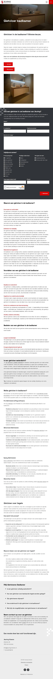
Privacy (26, 665)
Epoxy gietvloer (8, 160)
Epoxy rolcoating (9, 164)
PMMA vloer (8, 168)
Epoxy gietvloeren (8, 460)
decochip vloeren (41, 481)
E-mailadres (7, 128)
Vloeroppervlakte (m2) (10, 179)
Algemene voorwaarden (26, 662)
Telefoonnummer (31, 128)
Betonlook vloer (8, 166)
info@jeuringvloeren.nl (10, 648)
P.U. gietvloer (8, 158)
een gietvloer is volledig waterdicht (14, 362)
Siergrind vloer (8, 172)
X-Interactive (29, 674)
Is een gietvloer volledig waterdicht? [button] (19, 589)
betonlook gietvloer (39, 430)
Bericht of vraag (8, 135)
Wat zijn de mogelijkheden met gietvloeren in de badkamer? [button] (27, 608)
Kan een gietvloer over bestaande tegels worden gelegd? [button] (26, 594)
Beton (21, 158)
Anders (6, 176)
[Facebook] (28, 670)
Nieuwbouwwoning (40, 158)
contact (24, 622)
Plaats (28, 179)
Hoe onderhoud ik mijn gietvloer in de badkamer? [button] (23, 603)
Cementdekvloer (24, 162)
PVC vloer (7, 174)
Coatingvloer (23, 160)
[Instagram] (25, 670)
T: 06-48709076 (8, 650)
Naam (6, 121)
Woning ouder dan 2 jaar (41, 160)
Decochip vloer (8, 162)
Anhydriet (22, 164)
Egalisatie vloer (8, 170)
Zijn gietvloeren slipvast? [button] (15, 598)
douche (12, 49)
